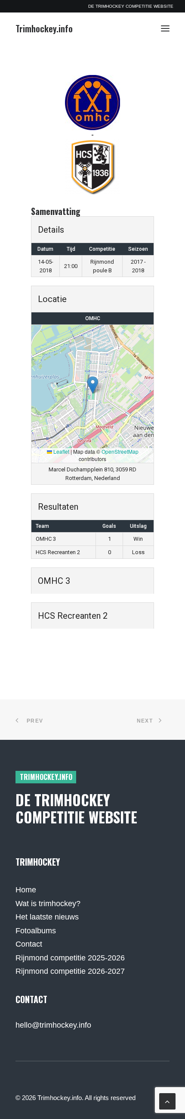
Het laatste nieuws (47, 917)
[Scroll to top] (167, 1101)
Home (25, 889)
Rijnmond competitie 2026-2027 (70, 971)
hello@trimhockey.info (53, 1025)
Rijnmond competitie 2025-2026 (70, 958)
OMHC (92, 318)
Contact (28, 944)
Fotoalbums (35, 930)
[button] (165, 28)
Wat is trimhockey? (47, 903)
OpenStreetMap (120, 451)
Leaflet (60, 451)
